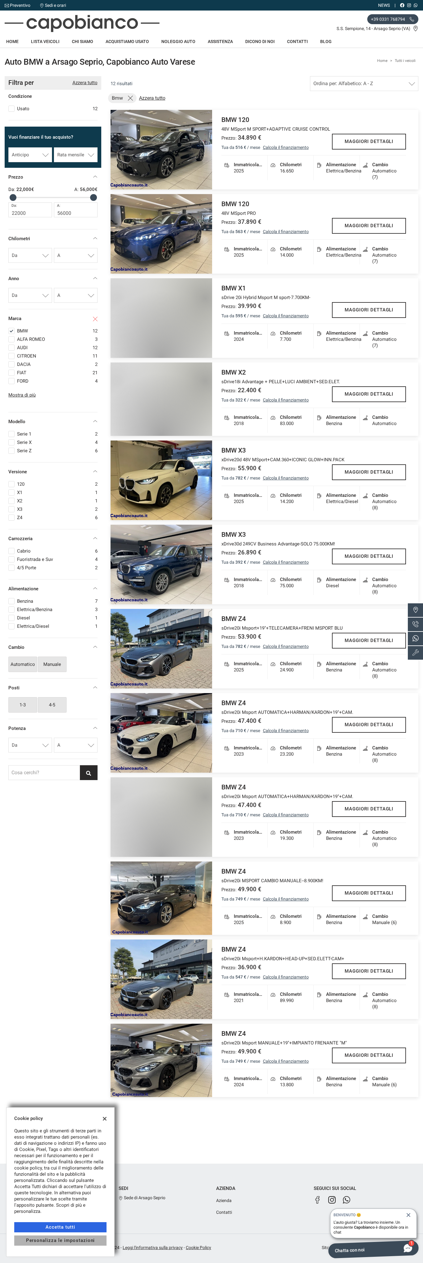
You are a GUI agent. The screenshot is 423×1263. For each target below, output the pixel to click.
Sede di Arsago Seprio (144, 1197)
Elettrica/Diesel (57, 626)
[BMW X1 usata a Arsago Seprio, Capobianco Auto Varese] (161, 318)
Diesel (57, 618)
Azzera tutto (85, 82)
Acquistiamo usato (127, 41)
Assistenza (220, 41)
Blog (326, 41)
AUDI (57, 347)
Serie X (57, 442)
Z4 (57, 517)
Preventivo (20, 5)
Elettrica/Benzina (57, 609)
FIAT (57, 372)
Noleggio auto (178, 41)
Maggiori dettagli (369, 141)
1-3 (23, 705)
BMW (57, 331)
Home (12, 41)
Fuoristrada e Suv (57, 559)
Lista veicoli (45, 41)
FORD (57, 381)
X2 (57, 501)
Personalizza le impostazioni (60, 1240)
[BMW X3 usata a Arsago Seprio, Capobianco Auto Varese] (161, 480)
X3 (57, 509)
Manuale (52, 664)
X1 (57, 492)
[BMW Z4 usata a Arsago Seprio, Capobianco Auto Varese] (161, 648)
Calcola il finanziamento (286, 147)
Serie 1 (57, 434)
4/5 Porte (57, 568)
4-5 (52, 705)
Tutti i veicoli (405, 61)
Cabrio (57, 551)
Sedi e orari (55, 5)
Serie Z (57, 451)
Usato (57, 108)
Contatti (297, 41)
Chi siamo (82, 41)
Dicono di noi (260, 41)
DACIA (57, 364)
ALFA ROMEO (57, 339)
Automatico (23, 664)
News (384, 5)
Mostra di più (22, 395)
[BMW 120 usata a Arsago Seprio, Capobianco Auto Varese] (161, 149)
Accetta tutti (60, 1227)
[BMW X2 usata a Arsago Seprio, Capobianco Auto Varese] (161, 399)
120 (57, 484)
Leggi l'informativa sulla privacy (153, 1247)
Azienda (224, 1200)
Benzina (57, 601)
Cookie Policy (198, 1247)
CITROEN (57, 356)
